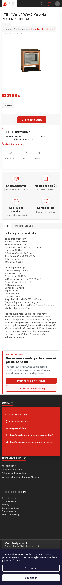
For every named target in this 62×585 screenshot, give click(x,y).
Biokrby (5, 504)
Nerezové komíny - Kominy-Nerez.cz (21, 477)
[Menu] (57, 4)
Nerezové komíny (10, 514)
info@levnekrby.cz (43, 139)
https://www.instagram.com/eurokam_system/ (31, 442)
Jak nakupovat (9, 465)
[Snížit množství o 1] (14, 121)
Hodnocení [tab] (17, 225)
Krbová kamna (9, 501)
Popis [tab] (7, 225)
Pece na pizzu (9, 511)
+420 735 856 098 (18, 421)
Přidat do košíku (33, 119)
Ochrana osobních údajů (14, 473)
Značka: (13, 33)
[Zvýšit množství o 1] (14, 118)
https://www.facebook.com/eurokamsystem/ (31, 435)
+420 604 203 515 (31, 136)
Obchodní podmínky (12, 469)
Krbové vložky (9, 498)
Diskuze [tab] (29, 225)
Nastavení (31, 568)
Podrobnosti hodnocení (43, 29)
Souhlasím (31, 577)
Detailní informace (10, 144)
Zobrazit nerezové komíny (31, 388)
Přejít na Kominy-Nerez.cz (31, 380)
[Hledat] (42, 4)
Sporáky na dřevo (11, 508)
